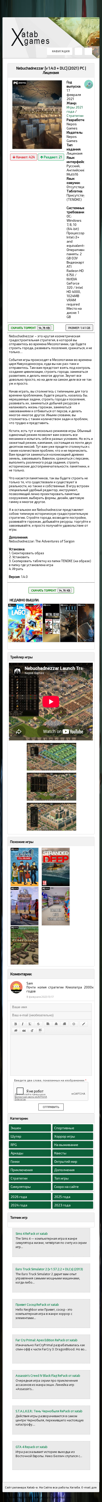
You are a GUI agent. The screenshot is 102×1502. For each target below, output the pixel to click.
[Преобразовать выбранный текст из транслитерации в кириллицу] (32, 1030)
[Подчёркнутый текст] (30, 1024)
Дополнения (64, 1170)
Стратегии (75, 115)
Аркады (17, 1153)
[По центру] (56, 1024)
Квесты (60, 1153)
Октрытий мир (65, 1161)
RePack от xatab (32, 38)
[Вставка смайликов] (74, 1024)
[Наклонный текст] (22, 1024)
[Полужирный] (15, 1024)
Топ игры (61, 1178)
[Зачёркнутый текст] (38, 1024)
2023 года (62, 1205)
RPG (14, 1145)
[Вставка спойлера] (40, 1030)
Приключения (22, 1170)
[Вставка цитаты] (24, 1030)
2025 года (62, 1197)
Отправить (51, 1107)
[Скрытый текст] (16, 1030)
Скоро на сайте (66, 1186)
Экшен (16, 1128)
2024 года (19, 1205)
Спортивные (64, 1128)
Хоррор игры (64, 1136)
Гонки (15, 1161)
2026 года (19, 1197)
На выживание (66, 1145)
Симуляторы (21, 1186)
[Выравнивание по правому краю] (64, 1024)
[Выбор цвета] (83, 1024)
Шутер (16, 1136)
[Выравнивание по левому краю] (48, 1024)
